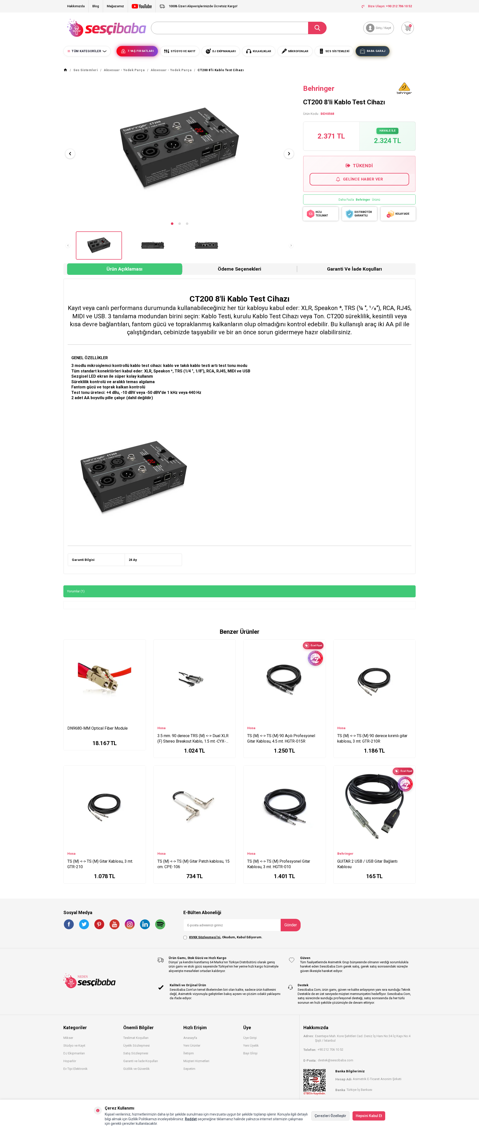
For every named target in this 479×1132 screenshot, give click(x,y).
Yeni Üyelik (251, 1045)
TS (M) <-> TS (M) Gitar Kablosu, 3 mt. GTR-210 (100, 864)
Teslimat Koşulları (135, 1038)
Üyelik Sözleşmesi (136, 1045)
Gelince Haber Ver (363, 179)
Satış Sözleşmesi (135, 1053)
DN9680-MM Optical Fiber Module (97, 728)
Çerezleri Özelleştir (330, 1116)
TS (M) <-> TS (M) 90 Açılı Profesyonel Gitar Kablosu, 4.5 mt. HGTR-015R (281, 738)
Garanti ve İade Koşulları (354, 269)
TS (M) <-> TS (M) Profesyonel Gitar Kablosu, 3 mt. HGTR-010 (278, 864)
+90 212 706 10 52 (330, 1049)
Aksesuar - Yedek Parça (124, 70)
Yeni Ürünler (191, 1045)
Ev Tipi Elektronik (75, 1069)
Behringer (318, 88)
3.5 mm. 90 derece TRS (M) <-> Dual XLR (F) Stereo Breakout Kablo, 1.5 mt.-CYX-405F (193, 738)
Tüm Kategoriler (86, 51)
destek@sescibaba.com (335, 1060)
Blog (95, 6)
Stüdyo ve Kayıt (74, 1045)
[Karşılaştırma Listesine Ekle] (139, 644)
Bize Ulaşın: (390, 6)
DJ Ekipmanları (74, 1053)
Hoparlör (69, 1061)
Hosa (161, 728)
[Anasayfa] (65, 70)
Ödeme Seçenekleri (239, 269)
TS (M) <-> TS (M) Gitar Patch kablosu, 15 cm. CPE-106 (193, 864)
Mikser (68, 1038)
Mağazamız (115, 6)
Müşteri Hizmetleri (196, 1061)
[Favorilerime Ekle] (139, 652)
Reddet (191, 1119)
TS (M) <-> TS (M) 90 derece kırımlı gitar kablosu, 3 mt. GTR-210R (372, 738)
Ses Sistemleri (85, 70)
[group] (179, 149)
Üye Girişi (250, 1038)
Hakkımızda (76, 6)
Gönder (290, 925)
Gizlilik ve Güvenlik (136, 1069)
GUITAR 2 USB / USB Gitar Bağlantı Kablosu (367, 864)
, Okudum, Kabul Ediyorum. (225, 937)
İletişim (188, 1053)
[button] (172, 223)
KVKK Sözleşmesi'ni (204, 937)
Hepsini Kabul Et (369, 1116)
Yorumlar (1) (76, 591)
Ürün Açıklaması (124, 269)
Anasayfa (190, 1038)
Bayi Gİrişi (250, 1053)
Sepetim (189, 1069)
